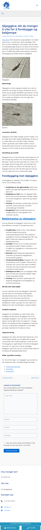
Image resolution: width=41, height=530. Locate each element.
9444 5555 (32, 528)
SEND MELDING (11, 528)
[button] (3, 13)
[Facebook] (6, 507)
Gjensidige (9, 369)
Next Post (35, 378)
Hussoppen (10, 371)
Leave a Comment (8, 36)
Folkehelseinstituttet (13, 367)
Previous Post (6, 378)
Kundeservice (5, 477)
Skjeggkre (5, 40)
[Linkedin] (5, 510)
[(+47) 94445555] (8, 501)
